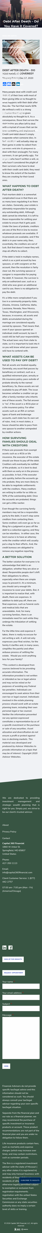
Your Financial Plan (29, 147)
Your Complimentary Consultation (20, 42)
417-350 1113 (9, 863)
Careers (6, 153)
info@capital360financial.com (17, 872)
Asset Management (11, 73)
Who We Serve (9, 36)
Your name (18, 981)
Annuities (7, 102)
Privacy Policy (9, 831)
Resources (7, 124)
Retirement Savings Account (16, 107)
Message (17, 1015)
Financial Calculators (26, 130)
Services (6, 53)
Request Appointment (13, 973)
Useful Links (8, 136)
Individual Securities (13, 113)
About (5, 825)
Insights (6, 130)
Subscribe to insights (30, 1180)
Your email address (21, 992)
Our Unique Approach (13, 47)
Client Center (9, 142)
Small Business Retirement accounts (21, 119)
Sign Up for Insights (13, 959)
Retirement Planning (12, 84)
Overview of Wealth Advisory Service (17, 60)
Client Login (8, 147)
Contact (6, 159)
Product (6, 96)
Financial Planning (12, 67)
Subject (17, 1003)
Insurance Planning (12, 90)
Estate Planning (10, 79)
